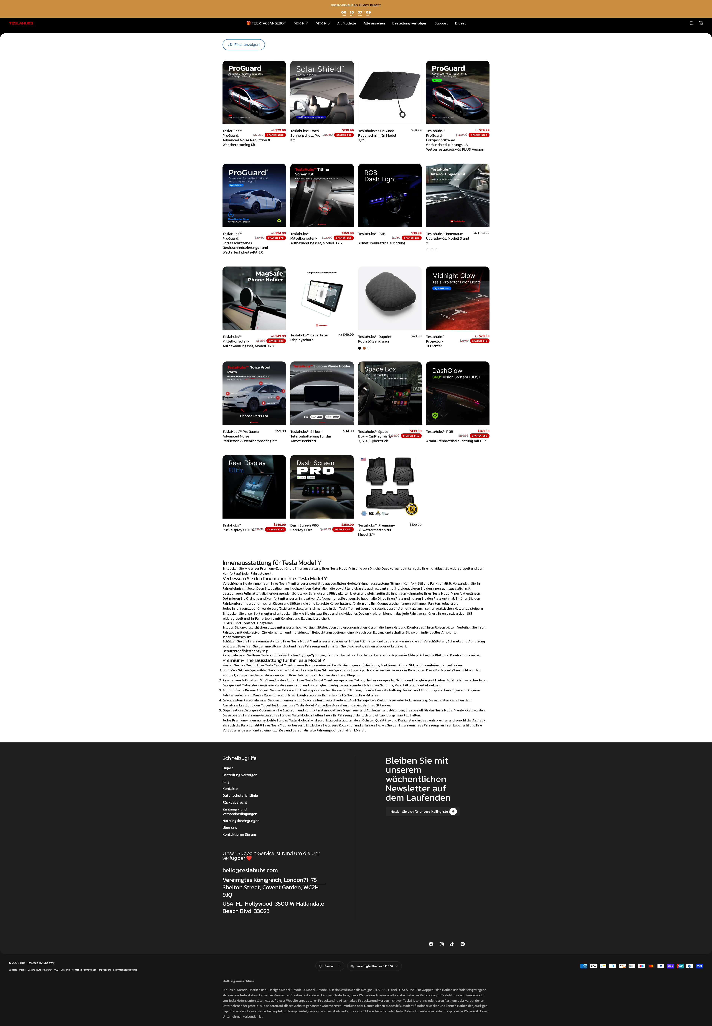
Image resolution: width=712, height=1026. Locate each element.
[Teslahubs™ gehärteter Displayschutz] (322, 297)
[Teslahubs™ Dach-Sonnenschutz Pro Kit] (322, 92)
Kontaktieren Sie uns (239, 834)
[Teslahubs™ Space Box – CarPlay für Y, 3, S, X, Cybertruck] (390, 393)
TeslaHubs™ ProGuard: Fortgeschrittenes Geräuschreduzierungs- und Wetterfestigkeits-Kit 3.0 (245, 243)
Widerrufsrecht (17, 969)
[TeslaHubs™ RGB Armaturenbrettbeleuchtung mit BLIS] (458, 393)
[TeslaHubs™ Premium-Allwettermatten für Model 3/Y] (390, 487)
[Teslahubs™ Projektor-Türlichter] (458, 298)
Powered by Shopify (40, 963)
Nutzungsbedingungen (240, 820)
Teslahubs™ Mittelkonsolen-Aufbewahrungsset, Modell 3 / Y (316, 238)
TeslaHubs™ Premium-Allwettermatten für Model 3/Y (376, 529)
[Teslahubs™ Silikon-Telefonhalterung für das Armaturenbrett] (322, 393)
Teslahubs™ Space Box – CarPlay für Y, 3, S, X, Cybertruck (374, 436)
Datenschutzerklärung (40, 969)
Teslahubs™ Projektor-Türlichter (435, 341)
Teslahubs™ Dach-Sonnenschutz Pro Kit (305, 135)
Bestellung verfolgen (239, 775)
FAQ (225, 782)
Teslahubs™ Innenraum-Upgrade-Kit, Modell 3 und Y (447, 238)
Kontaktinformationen (84, 969)
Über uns (229, 827)
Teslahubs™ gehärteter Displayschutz (309, 337)
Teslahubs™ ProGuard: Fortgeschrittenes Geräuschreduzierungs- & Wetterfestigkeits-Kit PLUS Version (455, 140)
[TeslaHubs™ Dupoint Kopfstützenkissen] (390, 298)
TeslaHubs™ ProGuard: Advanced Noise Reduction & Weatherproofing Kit (246, 137)
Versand (65, 969)
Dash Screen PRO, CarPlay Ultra (304, 527)
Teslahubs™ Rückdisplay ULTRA (238, 527)
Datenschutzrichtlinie (240, 795)
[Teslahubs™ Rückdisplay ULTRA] (254, 487)
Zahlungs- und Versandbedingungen (239, 811)
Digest (227, 768)
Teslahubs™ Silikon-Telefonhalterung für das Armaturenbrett (311, 436)
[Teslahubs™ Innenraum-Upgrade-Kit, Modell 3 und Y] (458, 195)
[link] (274, 887)
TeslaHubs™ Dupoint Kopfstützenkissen (375, 339)
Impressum (105, 969)
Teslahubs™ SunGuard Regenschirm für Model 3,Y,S (377, 135)
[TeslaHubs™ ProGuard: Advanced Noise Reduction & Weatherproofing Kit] (254, 92)
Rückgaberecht (234, 802)
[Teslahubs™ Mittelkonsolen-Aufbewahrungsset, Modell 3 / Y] (322, 195)
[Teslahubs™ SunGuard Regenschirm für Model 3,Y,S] (390, 92)
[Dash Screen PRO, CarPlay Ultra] (322, 487)
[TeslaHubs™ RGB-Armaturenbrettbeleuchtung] (390, 195)
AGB (56, 969)
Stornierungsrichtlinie (125, 969)
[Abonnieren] (453, 811)
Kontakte (230, 788)
